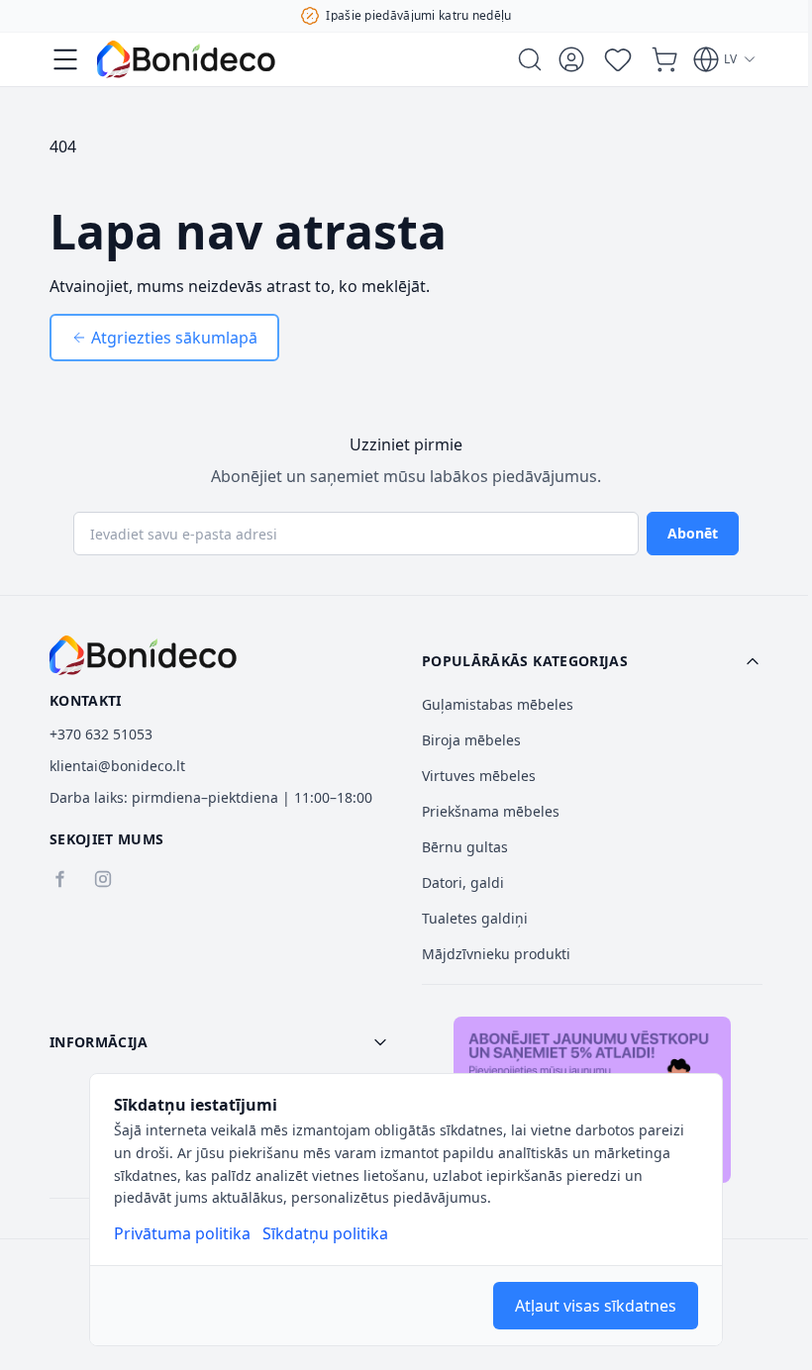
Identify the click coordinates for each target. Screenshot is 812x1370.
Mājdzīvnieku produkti (496, 953)
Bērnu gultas (465, 846)
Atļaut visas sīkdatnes (595, 1306)
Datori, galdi (463, 882)
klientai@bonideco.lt (117, 765)
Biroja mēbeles (471, 740)
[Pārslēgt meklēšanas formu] (530, 59)
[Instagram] (103, 879)
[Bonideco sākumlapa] (143, 655)
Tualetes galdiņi (475, 918)
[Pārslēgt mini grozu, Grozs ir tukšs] (664, 59)
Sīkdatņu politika (325, 1233)
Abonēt (692, 533)
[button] (592, 661)
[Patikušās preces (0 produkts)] (618, 59)
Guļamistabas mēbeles (497, 704)
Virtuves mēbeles (479, 775)
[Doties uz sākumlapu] (186, 59)
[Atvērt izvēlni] (65, 59)
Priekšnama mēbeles (490, 811)
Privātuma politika (182, 1233)
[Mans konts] (571, 59)
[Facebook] (59, 879)
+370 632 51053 (101, 734)
